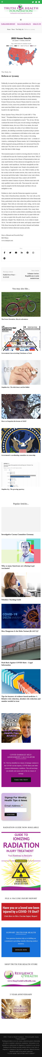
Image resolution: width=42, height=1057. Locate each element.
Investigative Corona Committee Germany (17, 534)
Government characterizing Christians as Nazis (16, 353)
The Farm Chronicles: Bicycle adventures (14, 319)
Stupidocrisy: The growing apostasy (12, 489)
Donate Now (21, 950)
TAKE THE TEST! (21, 780)
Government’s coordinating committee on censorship (18, 455)
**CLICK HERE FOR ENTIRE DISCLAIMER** (21, 1053)
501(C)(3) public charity (32, 1037)
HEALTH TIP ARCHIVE (26, 24)
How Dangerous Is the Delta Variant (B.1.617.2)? (19, 631)
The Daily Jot (6, 72)
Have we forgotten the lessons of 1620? (13, 421)
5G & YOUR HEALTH (10, 24)
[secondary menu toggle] (2, 2)
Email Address (14, 806)
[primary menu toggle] (21, 20)
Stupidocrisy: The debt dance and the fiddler (15, 387)
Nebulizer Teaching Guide (11, 600)
